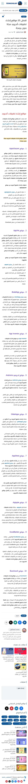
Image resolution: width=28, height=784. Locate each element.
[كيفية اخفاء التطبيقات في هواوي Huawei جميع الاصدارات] (21, 750)
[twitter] (7, 708)
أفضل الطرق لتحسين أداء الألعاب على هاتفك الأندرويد (21, 674)
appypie (19, 507)
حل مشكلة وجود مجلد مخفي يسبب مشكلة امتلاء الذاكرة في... (8, 658)
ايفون (16, 720)
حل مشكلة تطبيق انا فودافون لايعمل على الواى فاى (8, 768)
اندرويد (23, 16)
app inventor (23, 338)
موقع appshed (8, 463)
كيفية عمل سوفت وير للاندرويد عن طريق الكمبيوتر (8, 733)
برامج (10, 720)
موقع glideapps (22, 421)
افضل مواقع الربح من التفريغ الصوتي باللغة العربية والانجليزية (8, 742)
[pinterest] (11, 708)
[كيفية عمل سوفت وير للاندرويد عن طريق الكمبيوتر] (21, 733)
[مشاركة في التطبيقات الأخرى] (6, 622)
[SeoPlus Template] (25, 777)
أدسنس (24, 716)
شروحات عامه (22, 723)
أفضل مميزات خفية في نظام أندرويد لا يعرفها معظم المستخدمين (21, 658)
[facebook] (21, 708)
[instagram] (18, 781)
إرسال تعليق (21, 688)
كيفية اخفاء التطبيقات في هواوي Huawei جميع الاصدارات (8, 751)
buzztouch (23, 576)
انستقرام (24, 720)
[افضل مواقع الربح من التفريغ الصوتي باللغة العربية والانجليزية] (21, 741)
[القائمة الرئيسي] (25, 3)
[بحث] (2, 3)
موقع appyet (8, 264)
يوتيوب (9, 723)
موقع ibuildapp (19, 297)
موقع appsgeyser (9, 192)
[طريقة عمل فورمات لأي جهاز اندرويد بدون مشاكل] (21, 759)
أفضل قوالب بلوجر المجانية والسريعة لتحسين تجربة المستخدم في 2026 (9, 10)
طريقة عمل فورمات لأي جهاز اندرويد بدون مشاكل (8, 759)
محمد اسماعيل (19, 32)
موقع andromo (17, 380)
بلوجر (4, 720)
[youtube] (21, 781)
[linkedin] (16, 708)
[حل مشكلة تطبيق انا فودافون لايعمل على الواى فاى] (21, 767)
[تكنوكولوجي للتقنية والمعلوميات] (14, 3)
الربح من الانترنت (14, 716)
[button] (20, 622)
